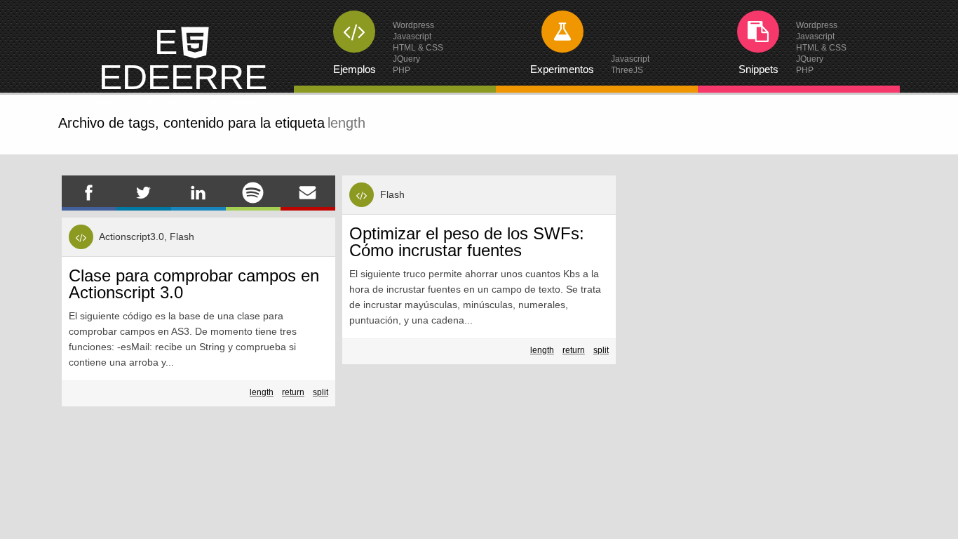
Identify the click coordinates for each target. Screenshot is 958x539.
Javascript (412, 36)
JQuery (406, 59)
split (320, 392)
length (262, 392)
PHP (401, 70)
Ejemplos (354, 69)
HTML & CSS (418, 48)
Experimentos (562, 69)
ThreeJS (627, 70)
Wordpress (413, 25)
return (293, 392)
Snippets (758, 69)
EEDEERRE (183, 64)
